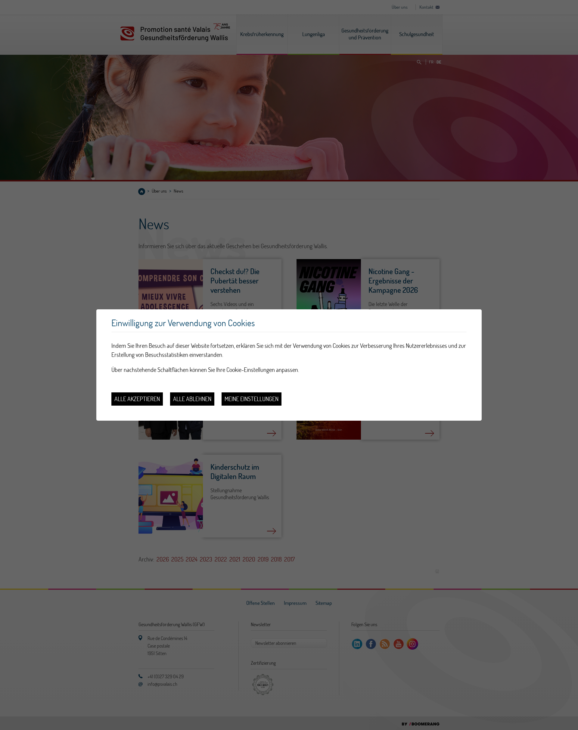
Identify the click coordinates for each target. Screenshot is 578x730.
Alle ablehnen (192, 399)
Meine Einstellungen (251, 399)
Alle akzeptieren (137, 399)
